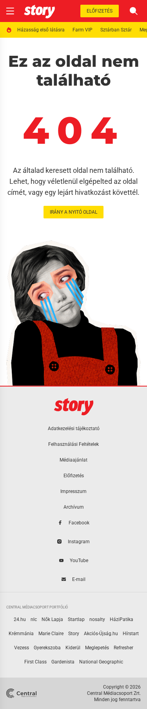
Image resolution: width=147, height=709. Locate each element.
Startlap (76, 619)
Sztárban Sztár (116, 30)
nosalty (97, 619)
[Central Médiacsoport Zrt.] (22, 693)
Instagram (79, 541)
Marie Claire (51, 633)
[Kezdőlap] (39, 11)
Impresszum (73, 491)
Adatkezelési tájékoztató (74, 428)
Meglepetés (97, 647)
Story (73, 633)
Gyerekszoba (47, 647)
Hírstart (131, 633)
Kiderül (72, 647)
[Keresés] (134, 11)
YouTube (79, 560)
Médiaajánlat (73, 460)
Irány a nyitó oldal (73, 212)
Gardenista (62, 662)
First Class (35, 662)
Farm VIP (83, 30)
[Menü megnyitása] (10, 11)
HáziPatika (121, 619)
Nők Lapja (52, 619)
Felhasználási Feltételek (73, 444)
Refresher (123, 647)
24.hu (20, 619)
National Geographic (101, 662)
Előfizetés (100, 11)
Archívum (74, 507)
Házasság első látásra (41, 30)
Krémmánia (21, 633)
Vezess (21, 647)
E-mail (78, 579)
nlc (34, 619)
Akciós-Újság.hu (101, 633)
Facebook (79, 523)
